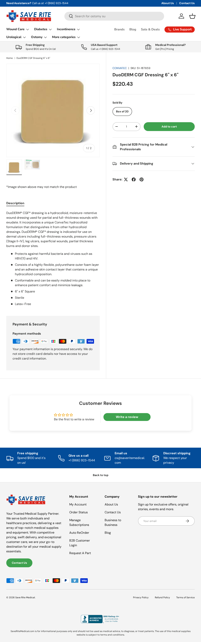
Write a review (127, 417)
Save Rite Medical (25, 597)
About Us (167, 3)
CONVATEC (119, 68)
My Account (78, 504)
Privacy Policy (141, 597)
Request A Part (80, 553)
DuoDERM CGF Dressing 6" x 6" (33, 58)
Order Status (78, 512)
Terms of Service (185, 597)
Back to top (100, 475)
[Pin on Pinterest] (141, 179)
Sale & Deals (150, 29)
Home (9, 58)
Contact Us (187, 3)
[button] (192, 16)
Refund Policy (162, 597)
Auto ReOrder (79, 533)
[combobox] (114, 16)
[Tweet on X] (126, 179)
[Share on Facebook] (134, 179)
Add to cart (169, 126)
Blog (132, 29)
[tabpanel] (53, 258)
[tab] (15, 203)
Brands (119, 29)
